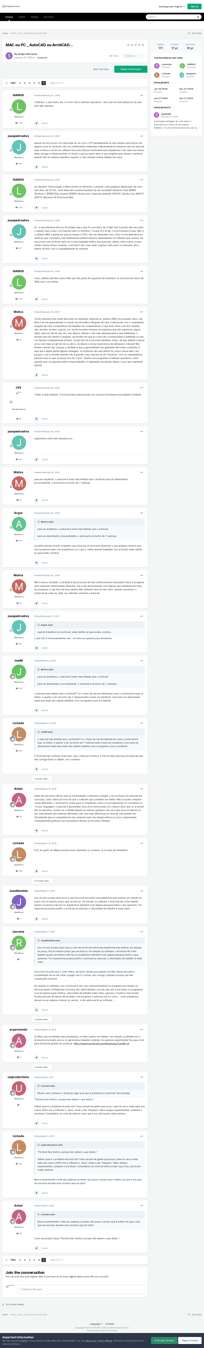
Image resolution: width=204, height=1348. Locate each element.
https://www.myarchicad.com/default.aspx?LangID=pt (101, 1043)
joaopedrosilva (18, 136)
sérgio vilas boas (27, 54)
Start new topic (101, 69)
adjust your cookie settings (98, 1340)
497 (20, 163)
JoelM (18, 660)
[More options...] (141, 95)
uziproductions (18, 1077)
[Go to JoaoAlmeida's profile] (19, 902)
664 (20, 540)
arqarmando (18, 1029)
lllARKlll (18, 95)
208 (20, 688)
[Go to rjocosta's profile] (19, 943)
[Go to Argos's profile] (19, 524)
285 (20, 750)
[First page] (6, 83)
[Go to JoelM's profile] (19, 672)
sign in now (75, 1276)
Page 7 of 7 (56, 83)
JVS (18, 387)
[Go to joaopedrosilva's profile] (19, 147)
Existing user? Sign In (171, 6)
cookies (23, 1340)
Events (22, 17)
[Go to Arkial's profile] (19, 800)
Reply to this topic (131, 69)
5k (20, 418)
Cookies (109, 1323)
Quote (45, 123)
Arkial (18, 788)
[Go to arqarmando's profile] (19, 1041)
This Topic (185, 17)
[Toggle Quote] (38, 521)
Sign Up (194, 6)
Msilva (18, 311)
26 (20, 339)
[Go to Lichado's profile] (19, 734)
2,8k (20, 123)
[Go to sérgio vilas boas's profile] (9, 55)
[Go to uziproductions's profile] (19, 1088)
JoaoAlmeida (18, 890)
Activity (34, 17)
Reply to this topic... (33, 1289)
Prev (13, 83)
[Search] (198, 16)
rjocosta (18, 931)
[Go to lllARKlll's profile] (19, 106)
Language (95, 1323)
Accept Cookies (165, 1340)
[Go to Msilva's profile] (19, 323)
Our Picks (49, 17)
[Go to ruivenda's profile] (157, 66)
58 (20, 816)
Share (115, 56)
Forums (9, 17)
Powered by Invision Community (102, 1330)
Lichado (18, 723)
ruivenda (166, 64)
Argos (18, 513)
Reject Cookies (190, 1340)
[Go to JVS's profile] (19, 399)
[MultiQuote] (36, 123)
